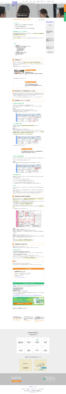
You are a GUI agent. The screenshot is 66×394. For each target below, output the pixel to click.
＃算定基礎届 (18, 19)
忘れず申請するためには (20, 54)
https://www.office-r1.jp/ (21, 277)
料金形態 (38, 1)
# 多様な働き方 (36, 321)
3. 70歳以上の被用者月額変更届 (21, 49)
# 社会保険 (36, 320)
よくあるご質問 (48, 1)
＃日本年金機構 (23, 19)
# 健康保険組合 (28, 320)
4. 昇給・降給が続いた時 (20, 50)
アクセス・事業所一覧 (41, 388)
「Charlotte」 (14, 285)
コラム (45, 1)
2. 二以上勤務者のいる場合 (20, 48)
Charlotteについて (24, 388)
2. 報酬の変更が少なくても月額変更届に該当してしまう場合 (22, 46)
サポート (31, 1)
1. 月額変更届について (18, 45)
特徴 (23, 1)
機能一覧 (27, 1)
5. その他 (18, 51)
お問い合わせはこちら (16, 381)
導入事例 (42, 1)
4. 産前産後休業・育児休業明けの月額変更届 (20, 52)
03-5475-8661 (51, 379)
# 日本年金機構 (25, 320)
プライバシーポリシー (34, 388)
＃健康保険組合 (28, 19)
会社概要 (28, 388)
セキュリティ (34, 1)
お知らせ (53, 1)
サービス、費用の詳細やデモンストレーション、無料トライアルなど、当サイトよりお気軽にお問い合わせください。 (27, 295)
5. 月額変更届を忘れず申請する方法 (19, 53)
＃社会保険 (14, 19)
